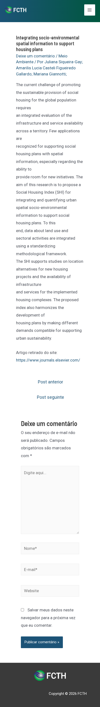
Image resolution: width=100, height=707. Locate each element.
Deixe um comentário (35, 56)
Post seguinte (50, 397)
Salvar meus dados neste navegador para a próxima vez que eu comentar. (48, 617)
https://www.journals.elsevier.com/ (48, 360)
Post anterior (50, 381)
